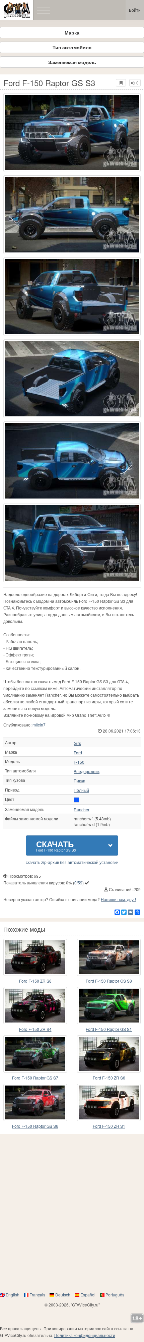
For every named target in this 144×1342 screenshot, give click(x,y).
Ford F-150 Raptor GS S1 (109, 1029)
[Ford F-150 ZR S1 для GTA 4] (109, 1102)
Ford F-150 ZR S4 (35, 1029)
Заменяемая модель (72, 62)
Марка (72, 32)
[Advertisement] (72, 1213)
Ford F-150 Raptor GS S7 (35, 1078)
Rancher (81, 809)
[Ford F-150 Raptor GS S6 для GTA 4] (35, 1102)
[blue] (76, 800)
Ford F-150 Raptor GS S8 (109, 981)
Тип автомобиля (72, 47)
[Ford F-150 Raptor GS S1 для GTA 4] (109, 1005)
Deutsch (62, 1294)
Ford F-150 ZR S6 (109, 1078)
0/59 (78, 882)
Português (114, 1294)
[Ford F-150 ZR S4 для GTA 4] (35, 1005)
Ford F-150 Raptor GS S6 (35, 1126)
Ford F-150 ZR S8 (35, 981)
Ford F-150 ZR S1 (109, 1126)
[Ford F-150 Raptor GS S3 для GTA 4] (72, 132)
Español (87, 1294)
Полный (81, 790)
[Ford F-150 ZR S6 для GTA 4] (109, 1053)
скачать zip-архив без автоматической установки (72, 862)
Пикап (79, 780)
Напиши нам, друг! (118, 899)
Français (37, 1294)
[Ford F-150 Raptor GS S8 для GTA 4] (109, 957)
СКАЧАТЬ (56, 845)
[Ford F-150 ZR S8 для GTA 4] (35, 957)
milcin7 (39, 724)
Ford (78, 752)
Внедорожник (86, 771)
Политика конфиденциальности (84, 1335)
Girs (77, 743)
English (12, 1294)
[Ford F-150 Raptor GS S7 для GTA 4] (35, 1053)
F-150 (79, 762)
